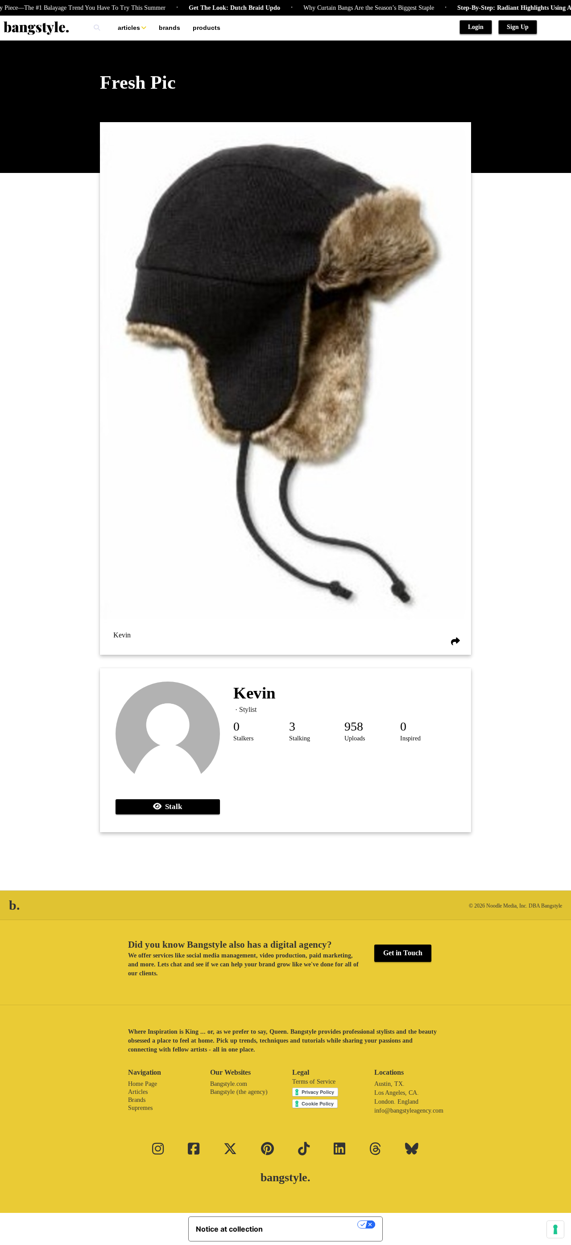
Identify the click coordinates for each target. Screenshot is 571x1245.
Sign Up (518, 27)
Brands (169, 27)
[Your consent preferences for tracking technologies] (555, 1229)
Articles (129, 27)
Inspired (410, 738)
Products (206, 27)
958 (353, 726)
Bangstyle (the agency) (239, 1092)
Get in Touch (402, 953)
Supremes (140, 1108)
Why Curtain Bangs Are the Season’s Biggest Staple (349, 7)
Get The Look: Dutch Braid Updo (215, 7)
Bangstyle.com (228, 1084)
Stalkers (243, 738)
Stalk (171, 806)
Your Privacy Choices (314, 1224)
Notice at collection (229, 1228)
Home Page (142, 1084)
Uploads (354, 738)
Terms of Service (313, 1081)
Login (476, 27)
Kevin (122, 635)
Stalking (299, 738)
